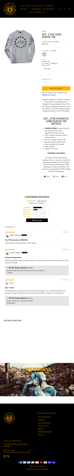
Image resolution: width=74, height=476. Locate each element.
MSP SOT (41, 429)
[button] (47, 42)
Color (49, 50)
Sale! (31, 12)
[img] (10, 232)
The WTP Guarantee (56, 171)
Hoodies (50, 6)
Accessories (48, 9)
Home (44, 31)
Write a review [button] (37, 220)
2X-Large (57, 68)
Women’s (24, 9)
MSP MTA (41, 435)
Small (46, 63)
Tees (22, 6)
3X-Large (47, 74)
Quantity (47, 79)
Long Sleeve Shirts (35, 6)
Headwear (36, 9)
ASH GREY (44, 54)
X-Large (47, 68)
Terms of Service (43, 426)
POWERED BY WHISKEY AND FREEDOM (37, 469)
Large (63, 63)
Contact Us (40, 12)
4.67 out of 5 (41, 201)
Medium (54, 63)
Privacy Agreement (44, 423)
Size (44, 60)
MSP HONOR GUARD (45, 432)
